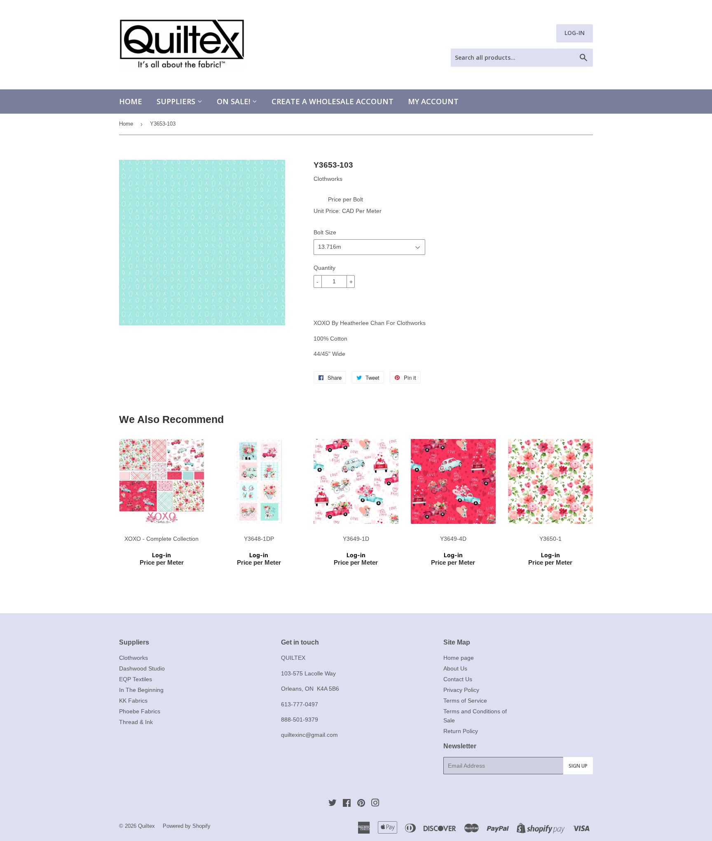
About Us (455, 668)
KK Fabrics (133, 700)
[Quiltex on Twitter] (332, 804)
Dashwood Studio (142, 668)
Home (130, 101)
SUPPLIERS (177, 101)
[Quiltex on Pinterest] (361, 804)
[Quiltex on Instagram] (375, 804)
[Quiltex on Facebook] (346, 804)
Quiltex (146, 826)
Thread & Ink (136, 722)
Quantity (324, 267)
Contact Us (457, 679)
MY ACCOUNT (433, 101)
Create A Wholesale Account (332, 101)
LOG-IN (574, 33)
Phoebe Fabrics (139, 711)
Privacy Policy (461, 690)
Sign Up (578, 765)
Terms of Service (465, 700)
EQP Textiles (135, 679)
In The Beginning (141, 690)
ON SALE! (234, 101)
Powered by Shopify (187, 826)
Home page (458, 657)
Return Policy (460, 731)
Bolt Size (325, 232)
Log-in (161, 554)
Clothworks (133, 657)
